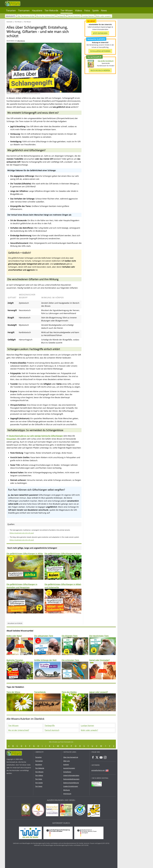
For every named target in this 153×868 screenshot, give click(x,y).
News (104, 10)
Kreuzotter (11, 439)
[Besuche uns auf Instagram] (105, 757)
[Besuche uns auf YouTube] (101, 757)
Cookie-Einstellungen (70, 786)
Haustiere (37, 10)
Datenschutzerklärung (71, 783)
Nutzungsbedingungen (71, 779)
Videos (78, 10)
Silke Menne (21, 41)
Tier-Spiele (39, 783)
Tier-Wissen (66, 10)
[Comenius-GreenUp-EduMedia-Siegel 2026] (26, 810)
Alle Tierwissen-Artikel (26, 16)
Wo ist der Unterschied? (45, 16)
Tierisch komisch (74, 16)
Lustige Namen (88, 16)
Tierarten (11, 10)
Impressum (67, 794)
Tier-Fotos (38, 779)
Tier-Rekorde (51, 10)
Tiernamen (24, 10)
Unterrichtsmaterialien (71, 775)
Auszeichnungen (69, 768)
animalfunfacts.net (98, 770)
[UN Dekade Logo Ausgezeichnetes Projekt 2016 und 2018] (66, 810)
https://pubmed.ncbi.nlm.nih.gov (21, 533)
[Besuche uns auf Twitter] (97, 757)
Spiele (95, 10)
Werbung (66, 790)
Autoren (66, 765)
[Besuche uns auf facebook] (93, 757)
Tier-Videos (39, 775)
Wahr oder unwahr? (103, 16)
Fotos (87, 10)
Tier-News (38, 786)
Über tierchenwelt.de (70, 757)
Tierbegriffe (61, 16)
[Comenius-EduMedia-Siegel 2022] (38, 810)
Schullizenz (67, 772)
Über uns (66, 761)
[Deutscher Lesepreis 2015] (52, 810)
